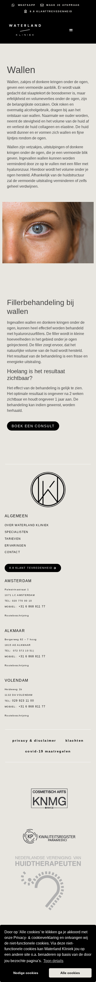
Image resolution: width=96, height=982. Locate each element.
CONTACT (12, 552)
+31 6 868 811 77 (32, 606)
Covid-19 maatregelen (48, 751)
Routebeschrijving (17, 615)
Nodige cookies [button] (25, 973)
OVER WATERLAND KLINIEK (27, 525)
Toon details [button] (53, 961)
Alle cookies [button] (70, 973)
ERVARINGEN (15, 545)
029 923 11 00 (23, 700)
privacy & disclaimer (34, 740)
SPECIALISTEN (16, 532)
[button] (71, 30)
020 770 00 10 (21, 600)
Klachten (74, 740)
